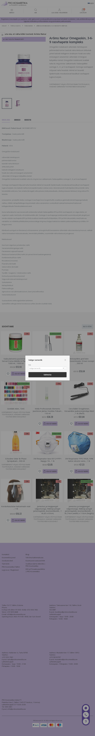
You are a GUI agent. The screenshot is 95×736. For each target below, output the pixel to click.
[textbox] (47, 368)
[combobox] (47, 368)
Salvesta (47, 374)
